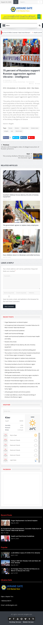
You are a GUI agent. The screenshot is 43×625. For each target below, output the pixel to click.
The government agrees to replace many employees (20, 225)
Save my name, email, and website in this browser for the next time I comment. (21, 300)
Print (32, 83)
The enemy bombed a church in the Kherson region (20, 364)
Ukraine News (21, 82)
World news (19, 131)
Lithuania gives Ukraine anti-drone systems (17, 392)
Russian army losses (10, 342)
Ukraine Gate (25, 128)
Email (38, 83)
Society (15, 82)
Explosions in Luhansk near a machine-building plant (20, 350)
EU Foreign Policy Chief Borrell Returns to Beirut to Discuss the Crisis (25, 570)
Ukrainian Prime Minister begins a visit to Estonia (19, 381)
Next (28, 154)
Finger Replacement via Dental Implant (16, 322)
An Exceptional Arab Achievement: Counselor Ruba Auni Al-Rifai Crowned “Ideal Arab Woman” (21, 529)
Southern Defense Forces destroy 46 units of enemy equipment (20, 196)
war (12, 131)
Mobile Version (28, 622)
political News (8, 82)
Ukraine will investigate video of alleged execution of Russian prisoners (20, 148)
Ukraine (17, 128)
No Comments (30, 82)
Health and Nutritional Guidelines (14, 330)
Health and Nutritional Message (14, 333)
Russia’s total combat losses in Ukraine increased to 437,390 (22, 383)
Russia (10, 128)
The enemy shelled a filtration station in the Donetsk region (17, 157)
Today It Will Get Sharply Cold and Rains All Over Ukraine (25, 562)
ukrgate (6, 131)
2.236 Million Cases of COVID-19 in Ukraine (25, 553)
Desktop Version (15, 622)
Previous (6, 145)
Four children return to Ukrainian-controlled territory (21, 255)
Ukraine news (34, 128)
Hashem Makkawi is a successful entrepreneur (18, 367)
